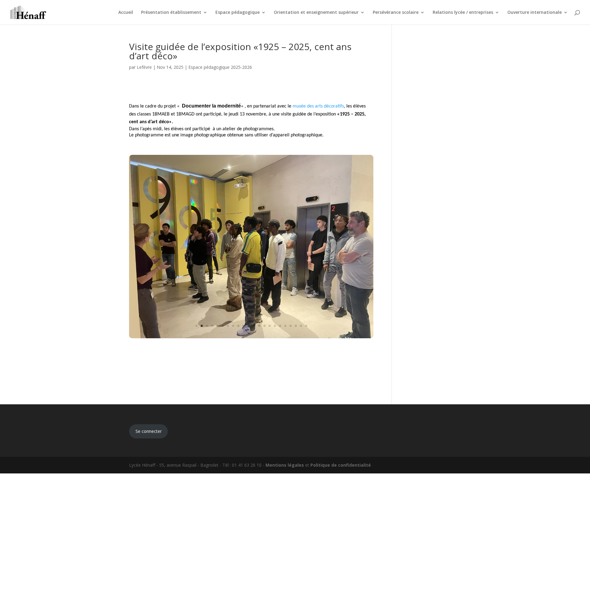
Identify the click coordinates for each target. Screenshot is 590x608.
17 (280, 326)
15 (270, 326)
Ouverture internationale (534, 12)
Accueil (125, 12)
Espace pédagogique (237, 12)
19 (290, 326)
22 (306, 326)
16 (275, 326)
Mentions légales (285, 465)
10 (243, 326)
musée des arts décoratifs (318, 106)
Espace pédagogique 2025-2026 (220, 67)
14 (264, 326)
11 (249, 326)
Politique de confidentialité (340, 465)
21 (301, 326)
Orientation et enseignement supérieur (316, 12)
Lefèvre (144, 67)
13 (259, 326)
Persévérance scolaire (396, 12)
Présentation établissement (171, 12)
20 (296, 326)
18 (285, 326)
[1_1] (251, 338)
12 (254, 326)
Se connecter (149, 431)
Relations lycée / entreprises (463, 12)
